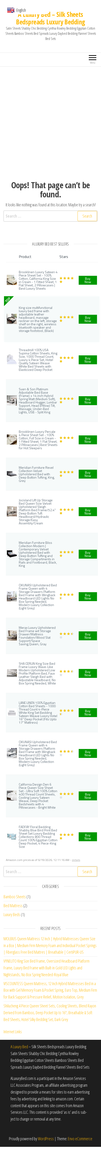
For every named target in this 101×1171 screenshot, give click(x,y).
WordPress (46, 1138)
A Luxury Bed (19, 1046)
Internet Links (13, 1031)
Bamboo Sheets (15, 896)
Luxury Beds (12, 914)
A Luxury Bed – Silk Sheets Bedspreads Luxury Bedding (50, 18)
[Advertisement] (50, 119)
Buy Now (88, 280)
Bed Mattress (13, 905)
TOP (8, 300)
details (76, 860)
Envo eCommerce (80, 1138)
